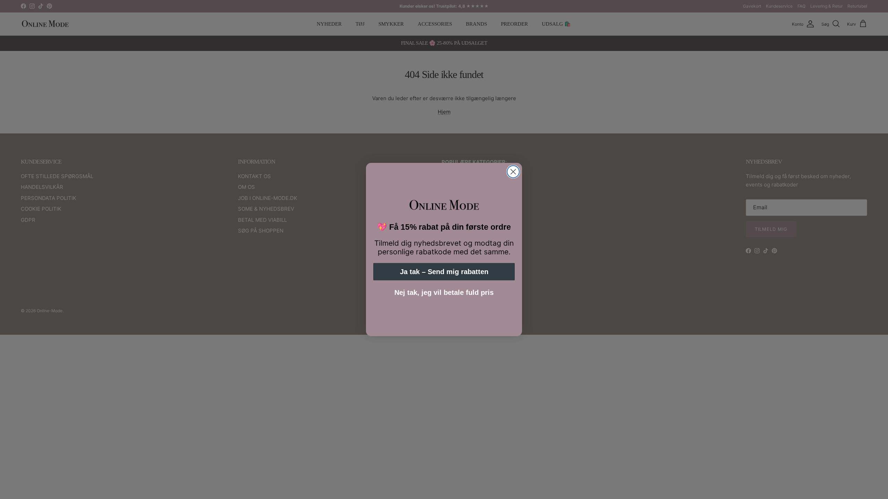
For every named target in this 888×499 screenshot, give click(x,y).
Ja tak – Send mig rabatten (444, 271)
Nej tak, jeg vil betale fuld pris (444, 292)
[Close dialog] (513, 172)
